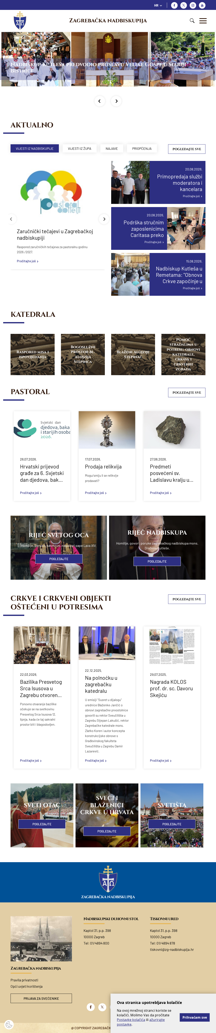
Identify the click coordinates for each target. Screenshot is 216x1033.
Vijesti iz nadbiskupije (35, 148)
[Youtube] (202, 5)
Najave (112, 148)
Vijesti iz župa (79, 148)
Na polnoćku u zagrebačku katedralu (101, 684)
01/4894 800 (99, 943)
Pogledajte (58, 559)
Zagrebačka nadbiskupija (108, 20)
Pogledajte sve (187, 149)
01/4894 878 (166, 943)
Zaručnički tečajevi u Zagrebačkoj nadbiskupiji (55, 234)
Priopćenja (142, 148)
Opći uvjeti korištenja (27, 986)
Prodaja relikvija (103, 466)
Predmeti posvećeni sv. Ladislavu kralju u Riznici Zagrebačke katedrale (171, 473)
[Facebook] (174, 5)
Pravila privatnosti (24, 980)
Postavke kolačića (131, 1019)
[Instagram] (193, 5)
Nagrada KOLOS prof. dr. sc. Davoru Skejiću (171, 688)
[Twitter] (183, 5)
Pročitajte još (26, 261)
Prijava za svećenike (41, 998)
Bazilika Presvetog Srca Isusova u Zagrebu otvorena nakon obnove (41, 688)
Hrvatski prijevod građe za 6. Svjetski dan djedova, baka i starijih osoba (42, 473)
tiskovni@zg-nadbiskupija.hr (172, 949)
